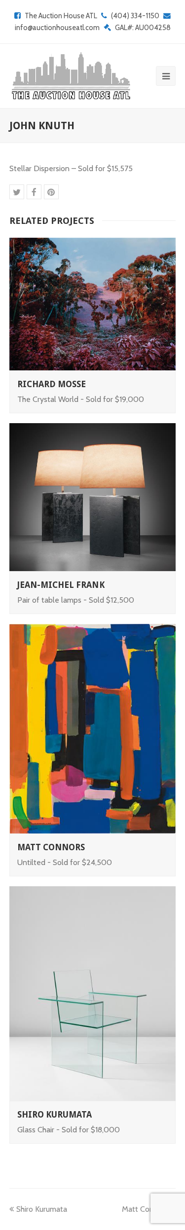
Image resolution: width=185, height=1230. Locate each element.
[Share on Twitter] (16, 191)
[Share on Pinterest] (51, 191)
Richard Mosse (51, 384)
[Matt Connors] (92, 729)
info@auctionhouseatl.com (57, 27)
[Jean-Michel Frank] (92, 497)
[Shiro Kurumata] (92, 993)
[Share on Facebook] (34, 191)
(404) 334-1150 (135, 15)
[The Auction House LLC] (70, 76)
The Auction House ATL (61, 15)
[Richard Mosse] (92, 304)
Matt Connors (51, 847)
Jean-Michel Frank (61, 585)
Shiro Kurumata (54, 1115)
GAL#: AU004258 (143, 27)
